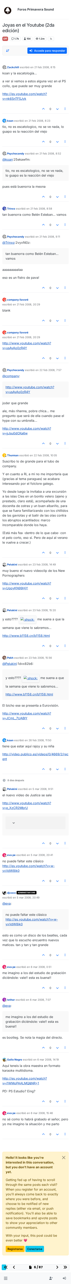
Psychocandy (15, 153)
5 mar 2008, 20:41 (42, 855)
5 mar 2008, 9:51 (43, 789)
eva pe (11, 855)
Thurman (13, 455)
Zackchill (13, 67)
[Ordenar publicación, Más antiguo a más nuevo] (7, 50)
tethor (11, 999)
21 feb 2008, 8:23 (39, 120)
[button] (6, 1278)
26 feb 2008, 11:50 (40, 740)
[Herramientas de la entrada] (65, 109)
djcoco (11, 892)
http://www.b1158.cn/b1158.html (26, 636)
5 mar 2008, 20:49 (28, 897)
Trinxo (11, 208)
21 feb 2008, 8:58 (41, 208)
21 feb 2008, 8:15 (44, 67)
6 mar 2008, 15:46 (42, 1113)
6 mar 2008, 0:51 (41, 966)
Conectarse (34, 1249)
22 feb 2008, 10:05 (45, 455)
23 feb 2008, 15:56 (40, 657)
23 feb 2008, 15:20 (44, 610)
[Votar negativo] (57, 109)
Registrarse (15, 1249)
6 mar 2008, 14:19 (48, 1059)
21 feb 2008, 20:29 (28, 304)
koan (10, 120)
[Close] (63, 1157)
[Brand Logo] (9, 9)
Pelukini (12, 564)
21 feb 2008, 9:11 (49, 236)
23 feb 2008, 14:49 (44, 564)
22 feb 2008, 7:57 (50, 370)
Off (5, 38)
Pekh (10, 657)
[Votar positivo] (43, 109)
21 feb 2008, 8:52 (50, 153)
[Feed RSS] (51, 39)
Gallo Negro (14, 1059)
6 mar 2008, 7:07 (40, 999)
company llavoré (17, 299)
